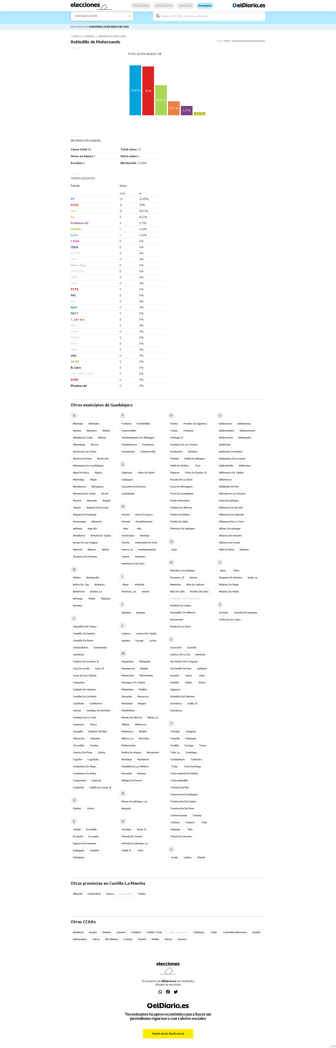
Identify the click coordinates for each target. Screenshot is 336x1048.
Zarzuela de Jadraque (245, 612)
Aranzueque (79, 521)
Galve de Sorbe (146, 472)
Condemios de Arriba (84, 773)
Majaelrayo (128, 661)
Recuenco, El (177, 577)
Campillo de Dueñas (84, 633)
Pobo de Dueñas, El (196, 472)
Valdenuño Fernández (231, 451)
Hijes (125, 528)
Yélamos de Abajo (229, 584)
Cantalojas (78, 654)
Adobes (77, 430)
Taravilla (175, 738)
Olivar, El (141, 829)
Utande (201, 857)
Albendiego (79, 444)
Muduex (141, 773)
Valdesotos (245, 465)
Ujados (188, 857)
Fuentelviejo (128, 451)
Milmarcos (140, 724)
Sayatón (174, 675)
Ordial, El (126, 850)
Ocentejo (126, 829)
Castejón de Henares (84, 689)
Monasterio (153, 752)
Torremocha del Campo (183, 801)
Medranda (127, 703)
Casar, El (99, 668)
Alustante (92, 500)
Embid (77, 829)
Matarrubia (127, 689)
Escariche (78, 836)
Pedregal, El (176, 437)
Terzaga (188, 745)
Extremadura (80, 939)
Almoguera (97, 486)
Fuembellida (143, 423)
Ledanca (126, 633)
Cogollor (77, 759)
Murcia (168, 939)
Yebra (236, 570)
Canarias (121, 932)
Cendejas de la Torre (84, 717)
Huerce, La (127, 549)
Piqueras (175, 472)
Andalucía (78, 932)
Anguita (106, 500)
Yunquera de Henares (230, 577)
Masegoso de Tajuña (133, 682)
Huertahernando (147, 549)
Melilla (155, 939)
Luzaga (140, 640)
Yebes (223, 570)
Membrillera (128, 710)
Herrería (126, 521)
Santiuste (202, 668)
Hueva (125, 556)
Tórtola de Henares (181, 836)
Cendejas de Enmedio (98, 710)
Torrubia (197, 815)
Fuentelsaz (148, 444)
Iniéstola (139, 584)
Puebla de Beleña (180, 514)
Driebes (77, 808)
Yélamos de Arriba (229, 591)
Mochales (144, 738)
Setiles (188, 682)
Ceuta (214, 932)
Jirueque (140, 612)
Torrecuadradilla (179, 780)
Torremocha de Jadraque (184, 794)
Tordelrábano (177, 759)
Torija (174, 766)
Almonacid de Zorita (84, 493)
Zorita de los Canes (230, 619)
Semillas (174, 682)
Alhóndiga (78, 479)
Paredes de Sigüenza (195, 423)
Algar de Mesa (81, 472)
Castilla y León (154, 932)
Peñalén (174, 458)
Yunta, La (252, 577)
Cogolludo (93, 759)
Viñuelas (244, 549)
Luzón (153, 640)
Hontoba (145, 535)
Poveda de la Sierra (181, 479)
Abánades (93, 423)
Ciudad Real (94, 893)
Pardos (174, 423)
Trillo (190, 829)
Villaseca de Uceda (229, 542)
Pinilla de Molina (179, 465)
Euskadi (256, 932)
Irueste (145, 591)
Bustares (77, 605)
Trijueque (175, 829)
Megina (142, 703)
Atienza (92, 549)
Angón (77, 507)
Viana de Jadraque (229, 500)
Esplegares (79, 850)
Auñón (105, 549)
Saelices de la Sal (180, 654)
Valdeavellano (226, 430)
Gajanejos (127, 472)
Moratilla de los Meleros (135, 766)
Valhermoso (225, 479)
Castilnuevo (95, 703)
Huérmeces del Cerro (133, 563)
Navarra (182, 939)
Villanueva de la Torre (231, 521)
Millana (126, 724)
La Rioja (128, 939)
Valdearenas (244, 423)
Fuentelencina (129, 444)
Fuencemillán (129, 430)
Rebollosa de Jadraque (182, 570)
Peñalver (192, 451)
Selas (202, 675)
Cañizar (77, 710)
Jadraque (126, 612)
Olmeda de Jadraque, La (135, 843)
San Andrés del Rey (181, 668)
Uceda (174, 857)
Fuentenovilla (147, 451)
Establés (94, 850)
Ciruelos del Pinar (82, 752)
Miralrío (143, 731)
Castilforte (78, 703)
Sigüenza (175, 689)
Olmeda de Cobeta (132, 836)
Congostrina (79, 780)
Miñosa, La (127, 738)
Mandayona (128, 668)
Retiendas (175, 584)
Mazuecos (143, 696)
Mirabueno (127, 731)
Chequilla (78, 731)
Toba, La (175, 752)
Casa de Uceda (81, 668)
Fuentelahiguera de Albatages (138, 437)
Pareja (174, 430)
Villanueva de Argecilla (231, 514)
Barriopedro (92, 577)
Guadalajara (128, 493)
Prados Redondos (180, 500)
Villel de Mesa (226, 549)
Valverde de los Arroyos (232, 493)
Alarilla (106, 430)
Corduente (78, 787)
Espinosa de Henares (84, 843)
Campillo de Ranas (83, 640)
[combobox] (211, 16)
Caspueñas (79, 682)
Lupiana (126, 640)
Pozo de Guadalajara (181, 493)
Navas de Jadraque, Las (134, 801)
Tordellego (191, 752)
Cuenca (110, 893)
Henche (126, 514)
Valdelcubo (225, 444)
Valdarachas (225, 423)
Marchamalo (146, 675)
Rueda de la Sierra (180, 626)
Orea (140, 850)
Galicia (96, 939)
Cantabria (136, 932)
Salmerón (200, 654)
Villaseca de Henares (230, 535)
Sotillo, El (192, 703)
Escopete (93, 836)
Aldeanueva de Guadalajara (88, 465)
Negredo (126, 808)
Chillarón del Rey (97, 731)
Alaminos (92, 430)
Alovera (77, 500)
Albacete (77, 893)
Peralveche (176, 451)
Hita (139, 528)
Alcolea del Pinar (82, 458)
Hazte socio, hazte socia (168, 1033)
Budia (92, 598)
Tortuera (175, 822)
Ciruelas (94, 745)
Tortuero (190, 822)
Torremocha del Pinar (182, 808)
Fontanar (126, 423)
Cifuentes (95, 738)
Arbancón (96, 521)
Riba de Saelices (195, 584)
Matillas (143, 689)
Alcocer (95, 444)
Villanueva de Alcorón (231, 507)
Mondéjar (127, 759)
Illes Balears (111, 939)
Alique (93, 479)
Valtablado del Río (229, 486)
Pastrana (188, 430)
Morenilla (127, 773)
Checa (93, 724)
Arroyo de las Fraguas (85, 542)
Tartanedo (190, 738)
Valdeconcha (226, 437)
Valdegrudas (244, 437)
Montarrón (143, 759)
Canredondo (100, 647)
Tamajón (175, 731)
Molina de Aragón (131, 752)
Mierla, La (152, 717)
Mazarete (127, 696)
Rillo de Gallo (177, 591)
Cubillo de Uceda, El (100, 787)
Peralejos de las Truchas (184, 444)
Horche (126, 542)
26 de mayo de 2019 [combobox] (86, 16)
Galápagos (127, 479)
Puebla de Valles (179, 521)
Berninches (79, 591)
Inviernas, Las (129, 591)
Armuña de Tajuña (101, 535)
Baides (77, 577)
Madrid (142, 939)
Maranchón (128, 675)
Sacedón (192, 647)
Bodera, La (96, 591)
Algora (98, 472)
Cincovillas (79, 745)
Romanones (177, 619)
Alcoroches (103, 458)
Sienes (202, 682)
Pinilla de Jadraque (194, 458)
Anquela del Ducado (97, 507)
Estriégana (78, 857)
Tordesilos (196, 759)
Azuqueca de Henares (85, 556)
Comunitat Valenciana (235, 932)
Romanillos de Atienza (182, 612)
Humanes (140, 556)
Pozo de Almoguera (181, 486)
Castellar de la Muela (84, 696)
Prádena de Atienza (181, 507)
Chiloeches (79, 738)
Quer (174, 549)
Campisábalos (80, 647)
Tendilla (174, 745)
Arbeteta (77, 528)
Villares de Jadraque (230, 528)
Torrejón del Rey (179, 787)
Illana (126, 584)
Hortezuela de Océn (146, 542)
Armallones (79, 535)
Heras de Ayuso (144, 514)
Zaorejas (223, 612)
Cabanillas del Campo (85, 626)
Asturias (106, 932)
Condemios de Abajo (84, 766)
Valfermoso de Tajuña (231, 472)
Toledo (142, 893)
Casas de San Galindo (85, 675)
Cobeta (101, 752)
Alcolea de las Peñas (84, 451)
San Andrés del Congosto (184, 661)
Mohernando (129, 745)
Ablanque (78, 423)
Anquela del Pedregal (84, 514)
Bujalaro (105, 598)
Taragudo (190, 731)
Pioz (197, 465)
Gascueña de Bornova (134, 486)
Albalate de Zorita (83, 437)
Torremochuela (178, 815)
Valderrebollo (226, 465)
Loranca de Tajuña (146, 633)
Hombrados (128, 535)
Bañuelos (99, 584)
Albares (102, 437)
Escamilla (91, 829)
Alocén (105, 493)
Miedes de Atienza (132, 717)
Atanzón (77, 549)
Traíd (204, 822)
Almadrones (79, 486)
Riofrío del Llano (199, 591)
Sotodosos (176, 710)
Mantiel (144, 668)
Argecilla (92, 528)
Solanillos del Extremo (182, 696)
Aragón (93, 932)
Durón (90, 808)
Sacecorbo (176, 647)
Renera (193, 577)
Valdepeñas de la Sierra (232, 458)
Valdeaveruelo (247, 430)
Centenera (78, 724)
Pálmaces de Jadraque (182, 528)
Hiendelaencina (144, 521)
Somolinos (176, 703)
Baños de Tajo (81, 584)
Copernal (96, 780)
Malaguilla (144, 661)
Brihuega (78, 598)
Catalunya (198, 932)
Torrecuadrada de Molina (184, 773)
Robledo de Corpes (180, 605)
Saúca (188, 675)
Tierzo (202, 745)
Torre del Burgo (192, 766)
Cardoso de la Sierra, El (86, 661)
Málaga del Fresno (132, 780)
